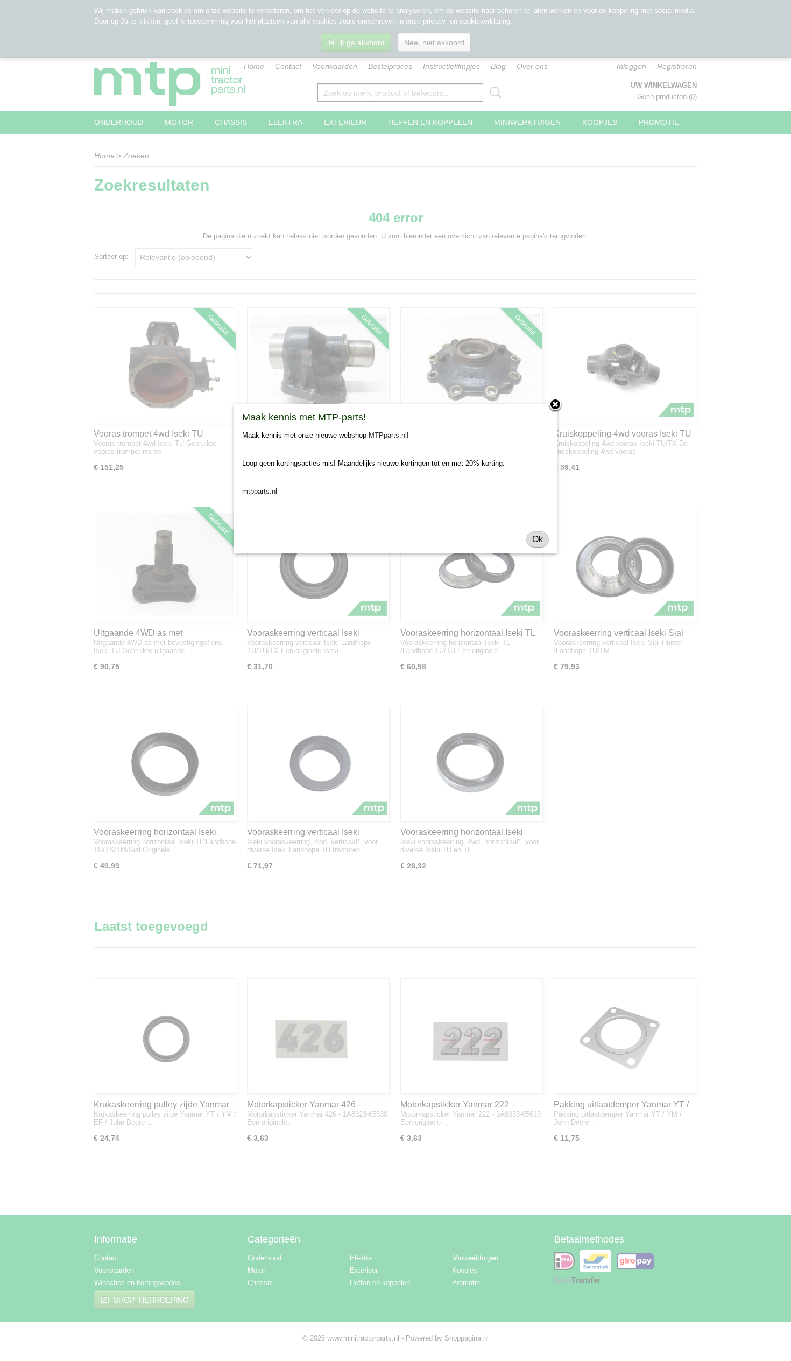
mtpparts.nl (259, 491)
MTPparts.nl (388, 435)
